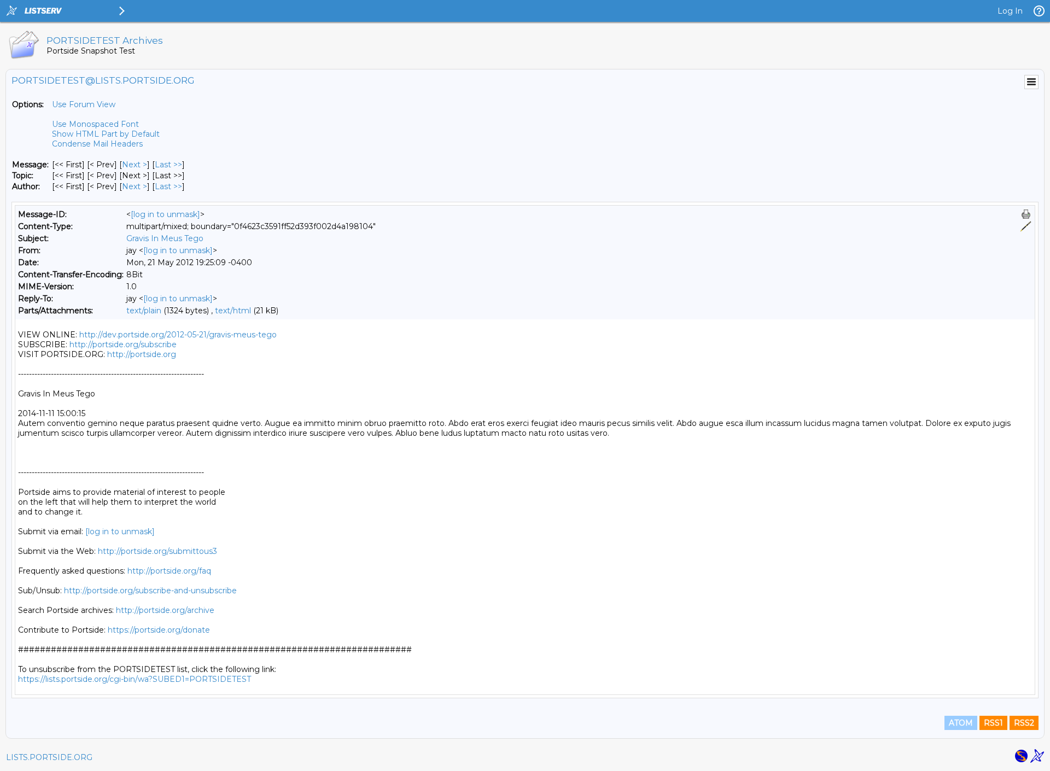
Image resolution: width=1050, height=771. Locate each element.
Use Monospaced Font (95, 124)
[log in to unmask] (165, 214)
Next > (134, 165)
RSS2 (1024, 723)
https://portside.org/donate (159, 630)
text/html (233, 311)
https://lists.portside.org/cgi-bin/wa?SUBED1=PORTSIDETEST (134, 679)
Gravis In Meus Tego (164, 238)
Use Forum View (83, 104)
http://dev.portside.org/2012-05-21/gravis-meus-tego (178, 335)
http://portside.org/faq (169, 571)
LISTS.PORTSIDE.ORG (49, 757)
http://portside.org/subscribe (123, 344)
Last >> (168, 165)
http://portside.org (141, 354)
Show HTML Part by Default (106, 134)
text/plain (143, 311)
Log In (1010, 11)
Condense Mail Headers (97, 144)
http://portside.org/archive (165, 610)
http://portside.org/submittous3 (157, 551)
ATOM (961, 723)
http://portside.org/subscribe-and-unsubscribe (150, 590)
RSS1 (993, 723)
